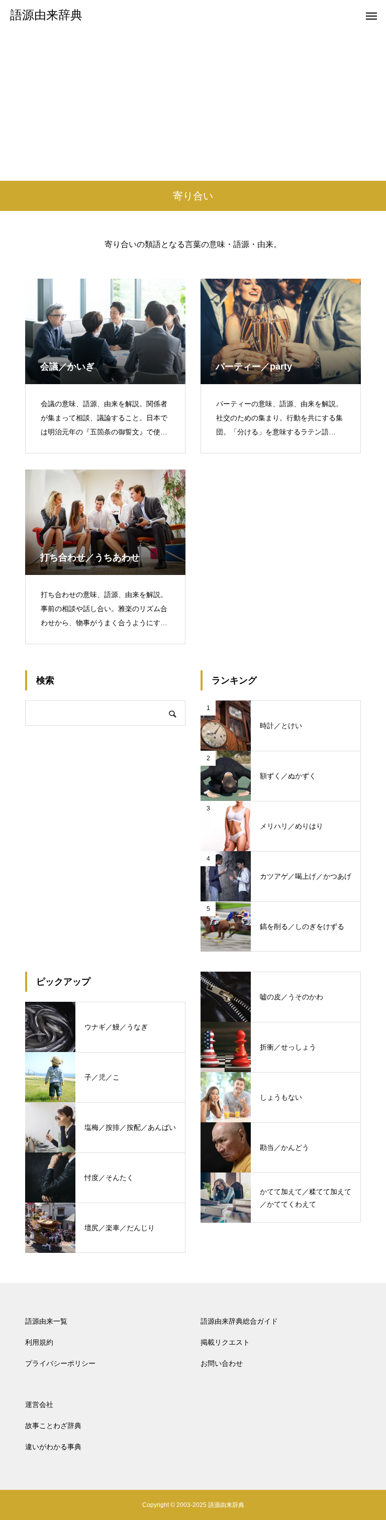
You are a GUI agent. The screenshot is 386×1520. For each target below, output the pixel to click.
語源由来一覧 (46, 1321)
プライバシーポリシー (60, 1363)
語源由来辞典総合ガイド (239, 1321)
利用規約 (39, 1342)
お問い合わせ (222, 1363)
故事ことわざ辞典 (53, 1426)
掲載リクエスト (225, 1342)
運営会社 (39, 1404)
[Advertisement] (193, 105)
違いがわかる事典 (53, 1447)
